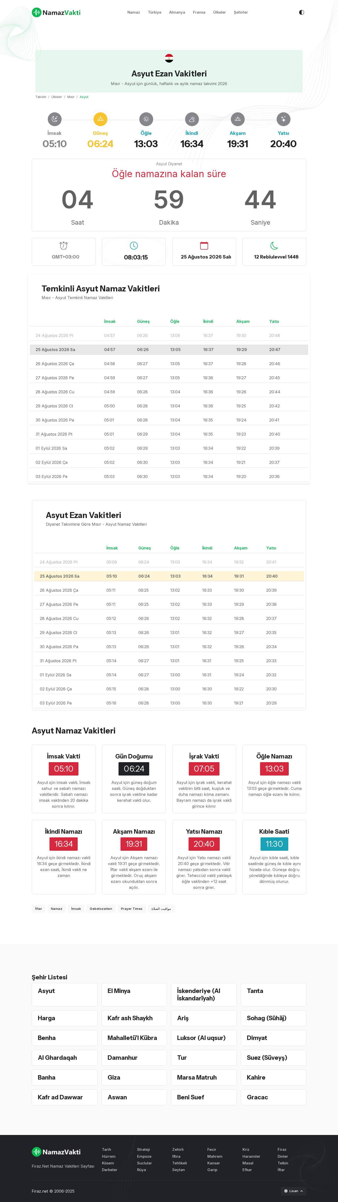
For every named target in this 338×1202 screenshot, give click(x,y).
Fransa (199, 12)
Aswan (117, 1097)
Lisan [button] (294, 1191)
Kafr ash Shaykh (130, 1018)
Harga (46, 1018)
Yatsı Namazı (204, 831)
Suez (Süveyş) (267, 1057)
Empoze (144, 1156)
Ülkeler (219, 12)
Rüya (141, 1169)
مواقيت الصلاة (161, 909)
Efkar (247, 1169)
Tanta (255, 990)
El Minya (119, 990)
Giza (114, 1077)
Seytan (178, 1169)
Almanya (177, 12)
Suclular (144, 1163)
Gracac (257, 1097)
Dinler (283, 1156)
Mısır (70, 97)
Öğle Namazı (274, 756)
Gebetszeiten (101, 909)
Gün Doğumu (134, 756)
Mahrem (214, 1156)
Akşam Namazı (134, 831)
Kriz (245, 1149)
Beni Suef (190, 1097)
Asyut (46, 990)
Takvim (40, 97)
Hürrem (109, 1156)
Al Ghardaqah (57, 1057)
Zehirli (178, 1149)
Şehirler (241, 12)
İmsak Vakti (63, 756)
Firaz (282, 1149)
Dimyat (257, 1037)
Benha (47, 1037)
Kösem (108, 1163)
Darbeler (109, 1169)
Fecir (211, 1149)
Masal (247, 1163)
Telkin (283, 1163)
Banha (46, 1077)
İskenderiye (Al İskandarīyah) (198, 994)
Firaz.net (40, 1191)
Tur (182, 1057)
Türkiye (154, 12)
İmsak (76, 909)
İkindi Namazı (63, 831)
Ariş (183, 1018)
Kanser (213, 1163)
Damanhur (123, 1057)
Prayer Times (132, 909)
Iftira (176, 1156)
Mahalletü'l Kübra (132, 1037)
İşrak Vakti (204, 756)
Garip (212, 1169)
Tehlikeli (179, 1163)
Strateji (143, 1149)
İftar (38, 909)
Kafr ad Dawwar (60, 1097)
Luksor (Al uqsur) (201, 1037)
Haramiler (251, 1156)
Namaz (133, 12)
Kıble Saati (274, 831)
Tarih (106, 1149)
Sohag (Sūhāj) (267, 1018)
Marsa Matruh (197, 1077)
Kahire (256, 1077)
